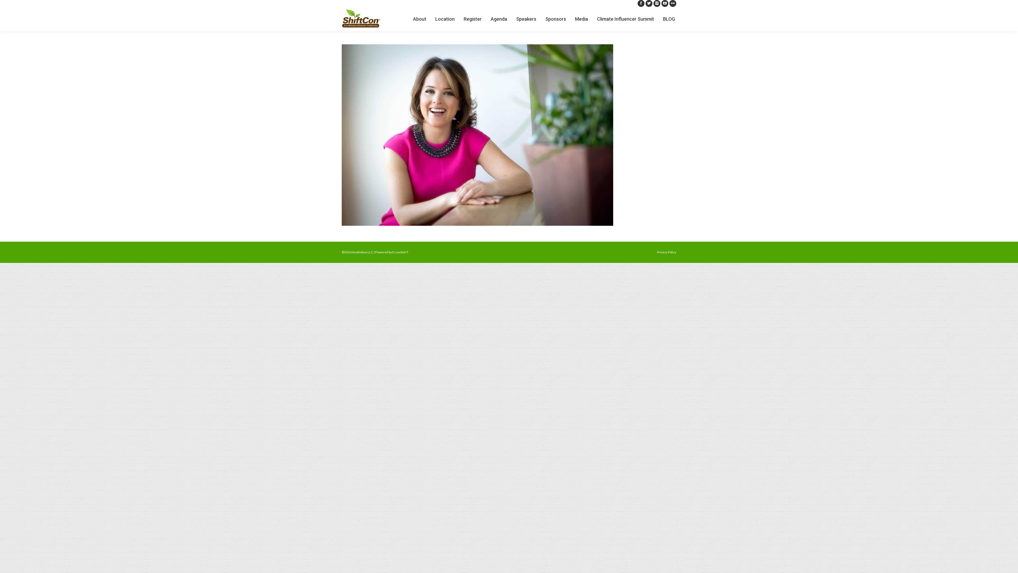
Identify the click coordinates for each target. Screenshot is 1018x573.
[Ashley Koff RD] (509, 135)
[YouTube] (664, 3)
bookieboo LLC (362, 252)
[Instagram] (656, 3)
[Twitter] (649, 3)
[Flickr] (672, 3)
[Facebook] (641, 3)
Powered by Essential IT (392, 252)
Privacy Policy (666, 252)
